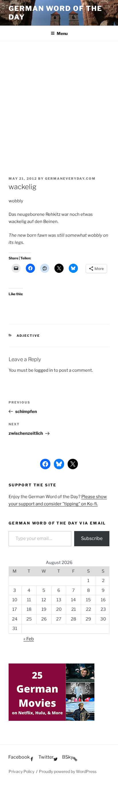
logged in (43, 370)
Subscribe (92, 538)
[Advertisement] (59, 103)
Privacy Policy (21, 771)
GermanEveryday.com (70, 179)
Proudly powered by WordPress (68, 771)
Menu (62, 33)
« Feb (28, 638)
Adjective (28, 336)
